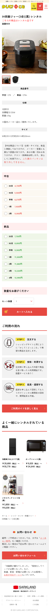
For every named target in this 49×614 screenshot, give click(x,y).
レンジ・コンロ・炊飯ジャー (22, 515)
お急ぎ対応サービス (13, 574)
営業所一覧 (13, 604)
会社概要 (36, 600)
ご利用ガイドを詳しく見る (24, 408)
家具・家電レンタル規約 (35, 596)
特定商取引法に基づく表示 (13, 596)
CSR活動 (36, 604)
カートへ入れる (24, 311)
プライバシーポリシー (13, 600)
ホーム (4, 515)
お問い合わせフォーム (24, 555)
